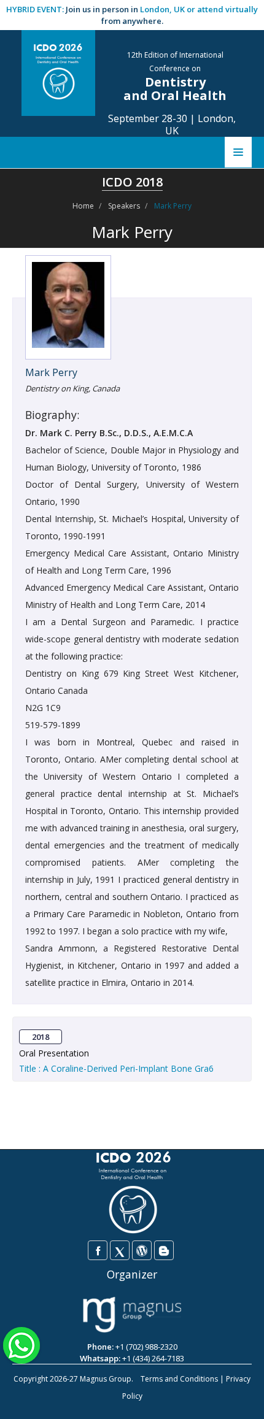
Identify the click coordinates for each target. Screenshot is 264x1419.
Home (83, 206)
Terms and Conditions (179, 1379)
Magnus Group (105, 1379)
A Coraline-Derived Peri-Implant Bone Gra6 (128, 1068)
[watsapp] (21, 1344)
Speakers (124, 206)
